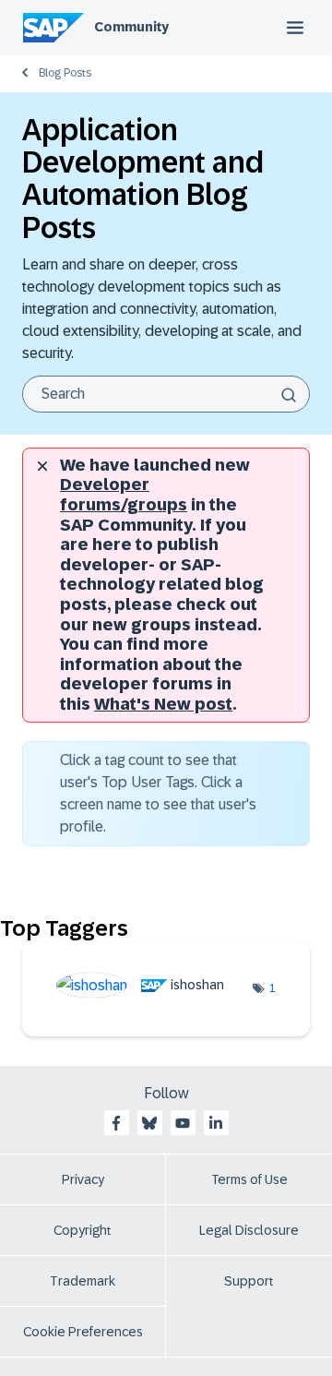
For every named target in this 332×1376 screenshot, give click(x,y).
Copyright (82, 1230)
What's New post (163, 704)
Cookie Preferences (83, 1331)
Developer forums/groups (123, 494)
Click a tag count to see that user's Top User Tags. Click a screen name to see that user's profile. (158, 793)
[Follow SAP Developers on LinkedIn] (215, 1123)
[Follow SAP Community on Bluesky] (149, 1123)
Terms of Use (249, 1179)
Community (131, 26)
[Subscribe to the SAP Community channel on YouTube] (182, 1123)
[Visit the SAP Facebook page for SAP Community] (116, 1123)
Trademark (82, 1281)
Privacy (83, 1179)
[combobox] (166, 394)
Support (249, 1281)
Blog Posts (65, 72)
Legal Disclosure (249, 1230)
